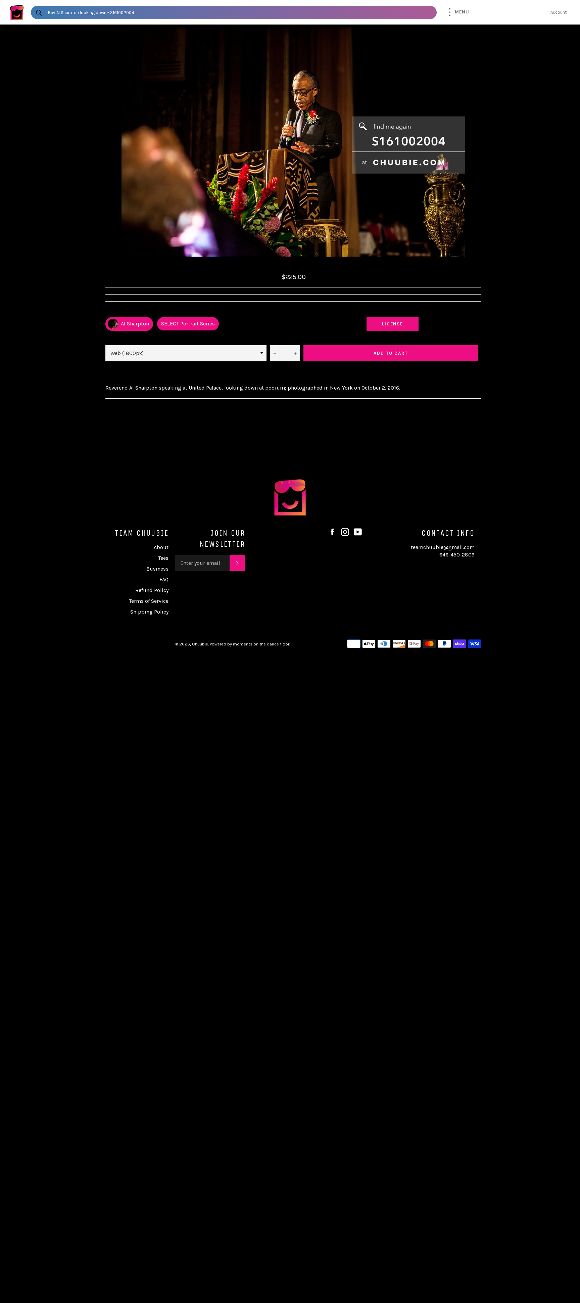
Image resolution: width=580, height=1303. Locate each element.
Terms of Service (148, 601)
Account (558, 12)
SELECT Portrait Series (188, 323)
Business (157, 569)
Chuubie (200, 643)
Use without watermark (393, 311)
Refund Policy (151, 590)
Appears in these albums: (132, 311)
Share (475, 311)
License (399, 323)
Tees (163, 558)
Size (109, 337)
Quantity (279, 337)
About (161, 547)
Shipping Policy (149, 612)
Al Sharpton (134, 323)
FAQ (163, 579)
